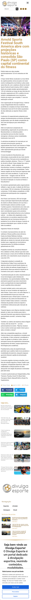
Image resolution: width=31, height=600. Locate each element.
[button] (27, 2)
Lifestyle (15, 506)
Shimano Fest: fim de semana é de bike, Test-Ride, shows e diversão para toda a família (7, 457)
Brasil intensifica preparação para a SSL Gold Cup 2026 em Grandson (7, 407)
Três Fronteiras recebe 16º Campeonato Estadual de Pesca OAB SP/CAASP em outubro (6, 433)
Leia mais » (14, 521)
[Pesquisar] (17, 9)
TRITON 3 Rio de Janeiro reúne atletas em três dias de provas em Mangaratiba (7, 420)
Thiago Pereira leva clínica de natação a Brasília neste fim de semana (7, 469)
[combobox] (10, 9)
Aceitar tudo (15, 587)
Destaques (6, 510)
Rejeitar (15, 596)
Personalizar (15, 591)
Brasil (15, 510)
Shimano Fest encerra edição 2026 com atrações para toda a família (7, 444)
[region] (15, 584)
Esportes (6, 506)
